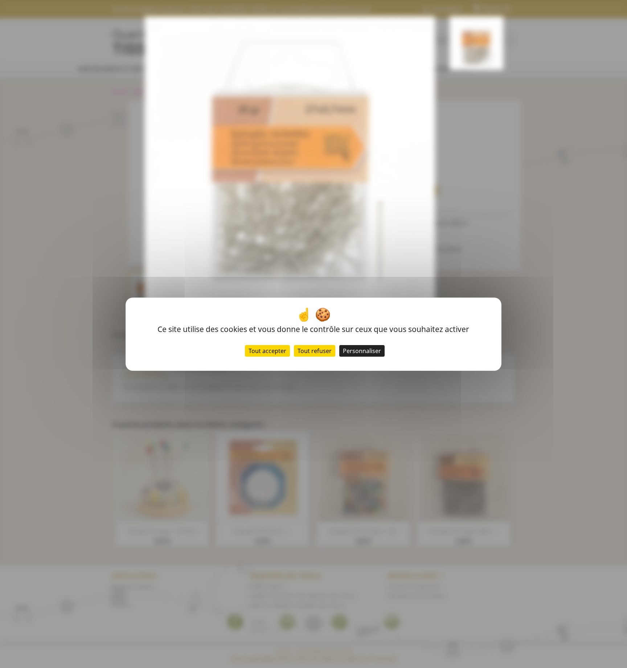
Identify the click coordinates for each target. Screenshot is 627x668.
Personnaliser (362, 351)
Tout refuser (315, 351)
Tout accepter (267, 351)
